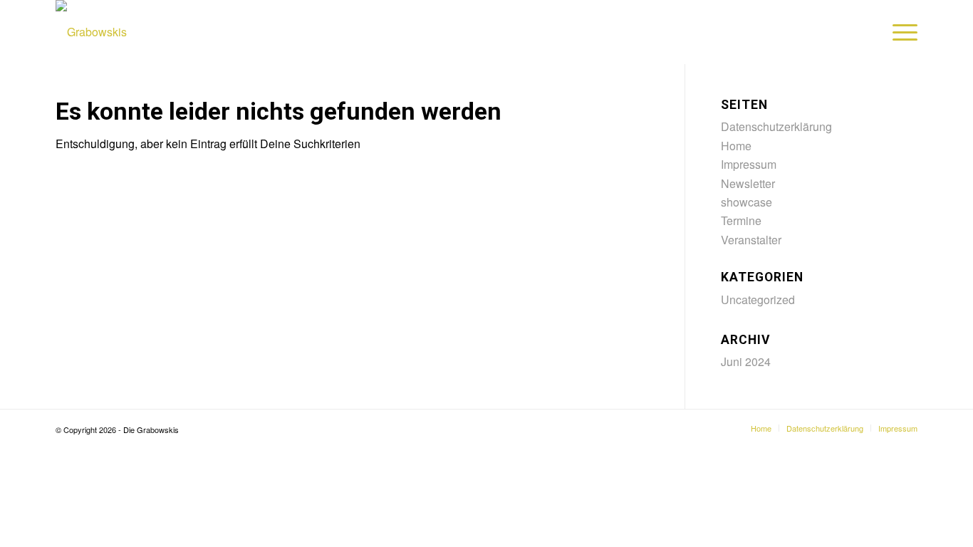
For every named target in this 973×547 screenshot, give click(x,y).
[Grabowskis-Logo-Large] (91, 32)
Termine (741, 220)
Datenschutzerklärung (776, 126)
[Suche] (867, 32)
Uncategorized (758, 299)
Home (736, 145)
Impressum (748, 164)
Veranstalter (751, 239)
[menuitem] (867, 32)
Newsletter (748, 183)
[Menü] (900, 32)
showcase (746, 202)
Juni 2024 (746, 361)
